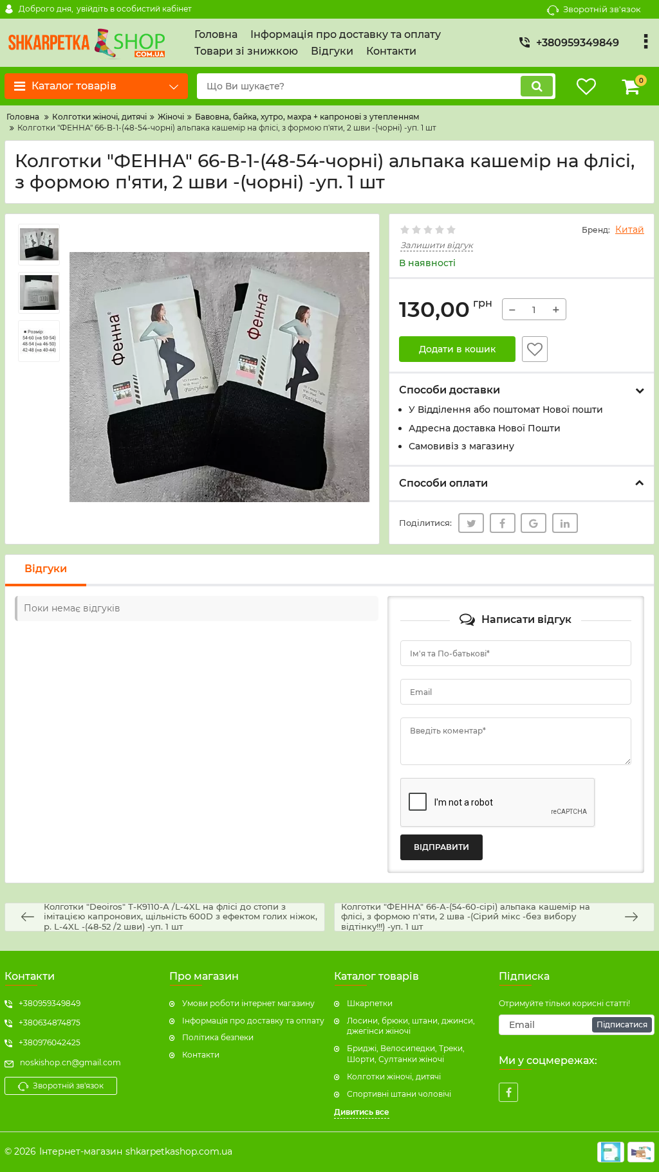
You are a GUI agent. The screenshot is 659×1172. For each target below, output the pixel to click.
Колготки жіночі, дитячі (394, 1076)
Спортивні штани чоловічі (399, 1094)
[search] (537, 86)
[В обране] (535, 349)
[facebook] (508, 1092)
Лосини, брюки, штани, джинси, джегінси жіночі (411, 1026)
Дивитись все (361, 1112)
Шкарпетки (370, 1003)
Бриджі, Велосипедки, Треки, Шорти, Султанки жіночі (406, 1053)
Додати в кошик (457, 349)
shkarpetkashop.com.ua (178, 1151)
